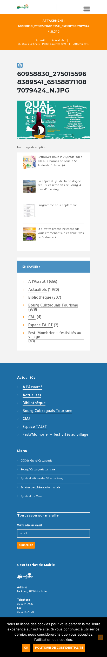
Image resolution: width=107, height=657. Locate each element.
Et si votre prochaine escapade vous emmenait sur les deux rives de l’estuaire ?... (61, 233)
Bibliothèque (39, 298)
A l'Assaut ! (38, 282)
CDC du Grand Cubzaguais (36, 461)
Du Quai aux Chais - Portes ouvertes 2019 (42, 44)
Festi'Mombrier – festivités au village (54, 335)
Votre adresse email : (30, 525)
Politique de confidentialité (59, 647)
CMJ (32, 317)
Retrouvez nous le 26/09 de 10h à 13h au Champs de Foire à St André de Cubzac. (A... (60, 161)
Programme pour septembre (57, 205)
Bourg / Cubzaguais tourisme (38, 470)
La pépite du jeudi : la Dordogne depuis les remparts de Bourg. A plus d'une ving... (59, 185)
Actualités (58, 40)
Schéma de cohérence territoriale (40, 488)
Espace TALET (40, 325)
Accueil (40, 40)
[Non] (100, 637)
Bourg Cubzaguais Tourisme (53, 306)
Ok (26, 647)
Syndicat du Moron (32, 496)
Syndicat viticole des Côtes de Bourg (42, 478)
